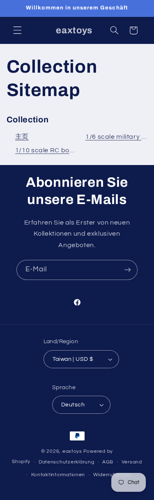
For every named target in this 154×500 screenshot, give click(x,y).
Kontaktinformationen (58, 474)
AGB (107, 462)
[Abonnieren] (127, 270)
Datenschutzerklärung (66, 462)
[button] (17, 30)
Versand (132, 462)
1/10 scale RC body (46, 150)
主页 (22, 136)
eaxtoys (72, 451)
